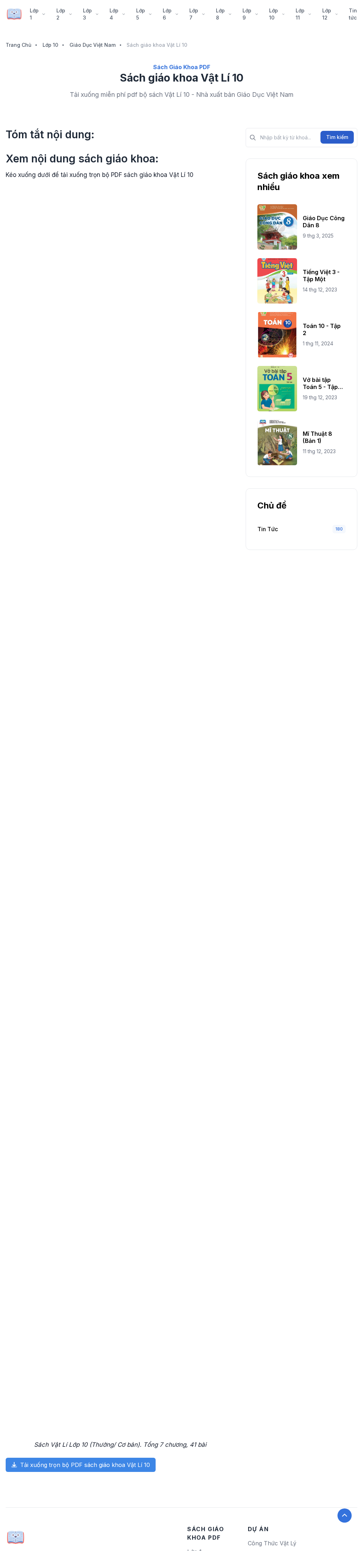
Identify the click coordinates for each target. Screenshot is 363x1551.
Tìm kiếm (337, 137)
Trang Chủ (18, 45)
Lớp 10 (273, 14)
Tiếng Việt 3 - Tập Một (321, 275)
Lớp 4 (114, 14)
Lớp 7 (193, 14)
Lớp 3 (87, 14)
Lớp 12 (326, 14)
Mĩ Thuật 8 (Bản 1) (317, 437)
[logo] (16, 1534)
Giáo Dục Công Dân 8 (324, 222)
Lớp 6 (167, 14)
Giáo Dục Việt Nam (92, 45)
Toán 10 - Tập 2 (322, 329)
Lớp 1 (34, 14)
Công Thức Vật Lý (272, 1543)
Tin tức (353, 14)
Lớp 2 (60, 14)
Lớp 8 (220, 14)
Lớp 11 (300, 14)
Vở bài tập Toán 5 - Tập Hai (320, 383)
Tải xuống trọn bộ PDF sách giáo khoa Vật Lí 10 (84, 1464)
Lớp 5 (140, 14)
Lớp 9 (246, 14)
